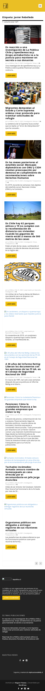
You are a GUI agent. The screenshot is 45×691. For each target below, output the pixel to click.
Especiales (38, 290)
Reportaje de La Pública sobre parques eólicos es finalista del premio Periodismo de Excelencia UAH (20, 638)
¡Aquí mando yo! (29, 290)
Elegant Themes (20, 683)
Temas (35, 63)
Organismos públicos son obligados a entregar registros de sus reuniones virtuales (21, 526)
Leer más (11, 75)
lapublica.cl (16, 579)
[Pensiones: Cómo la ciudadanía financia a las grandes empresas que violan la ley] (22, 398)
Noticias (35, 121)
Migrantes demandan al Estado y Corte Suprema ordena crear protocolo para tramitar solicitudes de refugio (22, 113)
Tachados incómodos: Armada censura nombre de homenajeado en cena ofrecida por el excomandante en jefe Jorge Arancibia (22, 473)
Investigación (28, 63)
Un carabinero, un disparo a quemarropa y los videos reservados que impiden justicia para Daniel (22, 324)
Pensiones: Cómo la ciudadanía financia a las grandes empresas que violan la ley (21, 407)
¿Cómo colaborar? (11, 598)
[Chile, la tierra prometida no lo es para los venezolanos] (22, 271)
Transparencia (36, 181)
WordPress (22, 685)
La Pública (11, 63)
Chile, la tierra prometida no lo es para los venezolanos (22, 286)
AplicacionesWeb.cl (36, 672)
